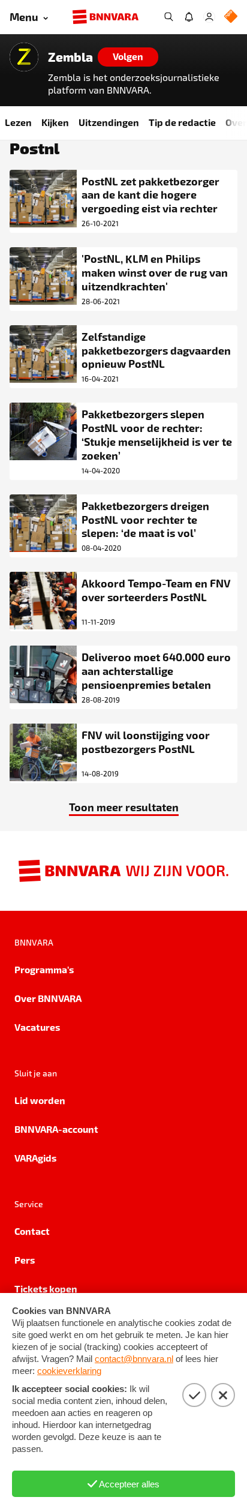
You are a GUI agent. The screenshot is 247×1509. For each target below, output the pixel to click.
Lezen (18, 122)
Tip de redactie (182, 122)
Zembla (70, 57)
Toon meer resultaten (124, 806)
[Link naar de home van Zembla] (24, 57)
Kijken (55, 122)
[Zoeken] (168, 16)
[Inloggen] (209, 16)
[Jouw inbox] (188, 16)
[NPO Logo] (230, 17)
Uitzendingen (109, 122)
